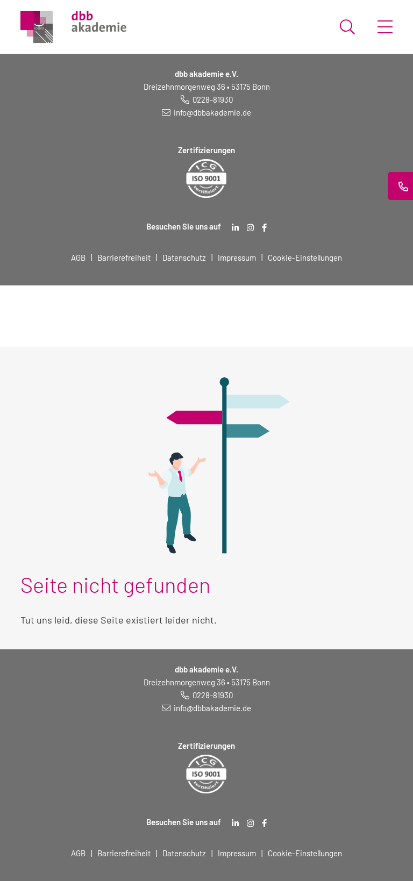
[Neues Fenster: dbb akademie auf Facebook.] (264, 227)
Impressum (237, 257)
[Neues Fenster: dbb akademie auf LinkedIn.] (235, 227)
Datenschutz (184, 257)
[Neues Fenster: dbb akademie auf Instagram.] (250, 227)
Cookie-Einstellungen (305, 257)
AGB (78, 257)
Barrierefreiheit (124, 257)
